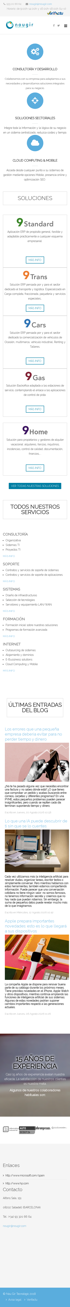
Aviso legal (14, 1299)
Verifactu (32, 1299)
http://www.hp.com (17, 1183)
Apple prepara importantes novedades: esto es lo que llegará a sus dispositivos (35, 926)
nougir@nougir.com (40, 4)
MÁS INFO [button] (35, 260)
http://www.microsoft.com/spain (25, 1175)
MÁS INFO (9, 556)
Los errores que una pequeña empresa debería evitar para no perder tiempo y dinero (33, 734)
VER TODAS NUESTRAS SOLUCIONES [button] (35, 486)
